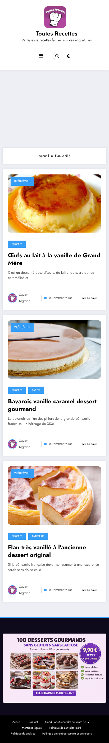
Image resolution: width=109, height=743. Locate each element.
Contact (33, 722)
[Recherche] (57, 56)
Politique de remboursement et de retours (67, 734)
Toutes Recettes (56, 33)
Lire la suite (89, 298)
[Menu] (41, 56)
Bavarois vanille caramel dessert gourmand (52, 405)
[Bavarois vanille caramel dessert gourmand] (54, 349)
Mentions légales (32, 728)
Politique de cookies (23, 734)
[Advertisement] (54, 108)
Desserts (17, 244)
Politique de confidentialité (65, 728)
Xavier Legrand (24, 298)
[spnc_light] (68, 56)
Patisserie (38, 536)
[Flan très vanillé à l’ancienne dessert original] (54, 495)
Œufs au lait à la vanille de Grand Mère (54, 259)
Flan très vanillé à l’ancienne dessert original (47, 551)
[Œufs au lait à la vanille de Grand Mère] (54, 203)
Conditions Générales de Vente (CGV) (67, 722)
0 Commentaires (60, 298)
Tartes (36, 390)
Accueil (16, 722)
